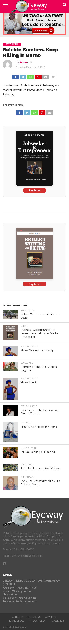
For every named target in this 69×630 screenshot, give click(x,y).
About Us (17, 617)
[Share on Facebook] (15, 76)
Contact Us (34, 617)
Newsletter (10, 594)
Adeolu (23, 62)
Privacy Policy (37, 621)
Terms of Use (16, 621)
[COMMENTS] (53, 76)
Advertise (51, 617)
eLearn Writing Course (17, 591)
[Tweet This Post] (23, 76)
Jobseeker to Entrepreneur (19, 601)
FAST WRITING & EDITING (19, 587)
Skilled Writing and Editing (19, 597)
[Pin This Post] (38, 76)
